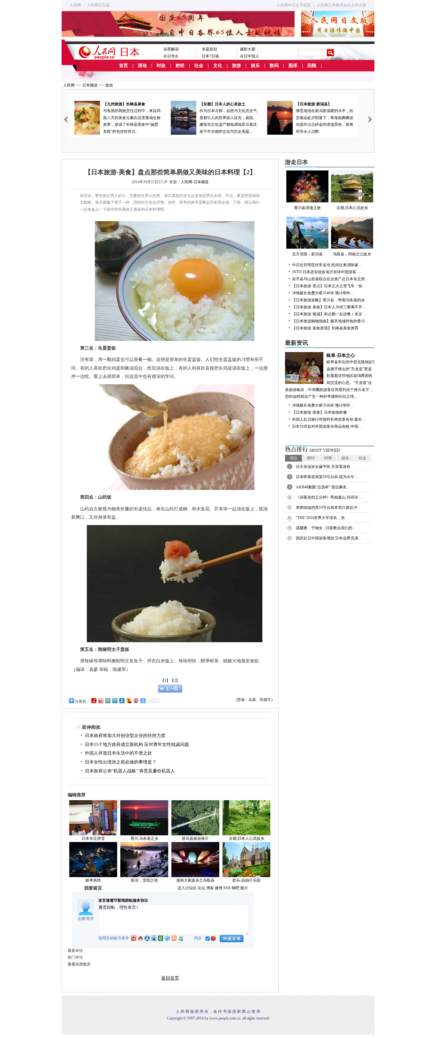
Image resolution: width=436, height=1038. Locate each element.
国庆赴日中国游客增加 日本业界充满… (329, 538)
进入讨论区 (187, 888)
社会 (198, 65)
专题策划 (209, 49)
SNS (227, 888)
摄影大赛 (247, 49)
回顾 (311, 65)
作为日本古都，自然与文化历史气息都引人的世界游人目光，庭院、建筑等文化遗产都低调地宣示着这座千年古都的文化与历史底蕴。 (228, 118)
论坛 (201, 888)
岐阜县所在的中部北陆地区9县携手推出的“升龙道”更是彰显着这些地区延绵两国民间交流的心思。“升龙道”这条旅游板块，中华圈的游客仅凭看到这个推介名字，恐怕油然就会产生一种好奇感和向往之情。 (329, 376)
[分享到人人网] (121, 700)
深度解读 (171, 49)
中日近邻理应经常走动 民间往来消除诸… (327, 265)
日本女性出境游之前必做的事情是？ (120, 762)
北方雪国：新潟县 (307, 254)
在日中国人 (249, 56)
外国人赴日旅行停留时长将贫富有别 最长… (329, 419)
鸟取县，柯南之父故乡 (352, 254)
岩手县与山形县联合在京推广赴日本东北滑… (330, 279)
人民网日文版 (98, 5)
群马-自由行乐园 (246, 880)
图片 (244, 888)
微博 (218, 888)
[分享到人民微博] (93, 700)
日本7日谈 (210, 56)
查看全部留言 (79, 964)
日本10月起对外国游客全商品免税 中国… (327, 426)
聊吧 (235, 888)
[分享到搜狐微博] (128, 700)
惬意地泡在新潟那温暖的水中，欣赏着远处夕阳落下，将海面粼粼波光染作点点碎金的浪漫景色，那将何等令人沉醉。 (324, 118)
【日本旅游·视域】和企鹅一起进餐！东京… (329, 314)
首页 (123, 65)
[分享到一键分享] (142, 700)
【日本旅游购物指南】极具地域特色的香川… (330, 321)
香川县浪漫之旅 (307, 208)
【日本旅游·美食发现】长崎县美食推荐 (325, 328)
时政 (161, 65)
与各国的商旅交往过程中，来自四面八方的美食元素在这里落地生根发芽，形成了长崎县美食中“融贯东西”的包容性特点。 (132, 118)
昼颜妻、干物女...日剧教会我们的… (326, 528)
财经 (180, 65)
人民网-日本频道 (195, 182)
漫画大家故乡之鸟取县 (195, 880)
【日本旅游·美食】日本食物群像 (319, 412)
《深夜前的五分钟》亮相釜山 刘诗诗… (329, 497)
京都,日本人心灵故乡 (246, 838)
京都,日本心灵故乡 (352, 208)
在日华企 (171, 56)
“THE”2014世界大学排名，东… (322, 517)
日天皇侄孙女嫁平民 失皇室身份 (323, 466)
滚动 (142, 65)
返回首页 (170, 978)
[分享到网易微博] (135, 700)
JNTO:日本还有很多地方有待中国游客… (326, 272)
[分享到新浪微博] (100, 700)
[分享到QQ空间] (107, 700)
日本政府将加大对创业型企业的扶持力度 (125, 735)
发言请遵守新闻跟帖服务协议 (123, 900)
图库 (293, 65)
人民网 (75, 5)
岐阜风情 (93, 880)
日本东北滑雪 (93, 838)
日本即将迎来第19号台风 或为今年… (327, 477)
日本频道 (90, 85)
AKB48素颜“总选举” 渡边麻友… (323, 487)
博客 (210, 888)
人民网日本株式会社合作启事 (341, 5)
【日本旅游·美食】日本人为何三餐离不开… (329, 307)
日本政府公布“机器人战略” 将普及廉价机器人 (130, 771)
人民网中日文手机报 (293, 5)
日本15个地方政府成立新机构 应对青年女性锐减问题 (137, 744)
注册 (81, 918)
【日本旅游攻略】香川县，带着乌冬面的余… (330, 300)
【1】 (165, 680)
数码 (274, 65)
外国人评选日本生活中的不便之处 (118, 753)
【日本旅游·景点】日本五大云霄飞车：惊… (329, 286)
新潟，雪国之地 (144, 880)
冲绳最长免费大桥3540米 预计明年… (323, 293)
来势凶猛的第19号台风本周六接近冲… (328, 507)
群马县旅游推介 (195, 838)
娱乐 (255, 65)
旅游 (236, 65)
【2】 (175, 680)
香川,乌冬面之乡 (144, 838)
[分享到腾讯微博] (114, 700)
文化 (217, 65)
